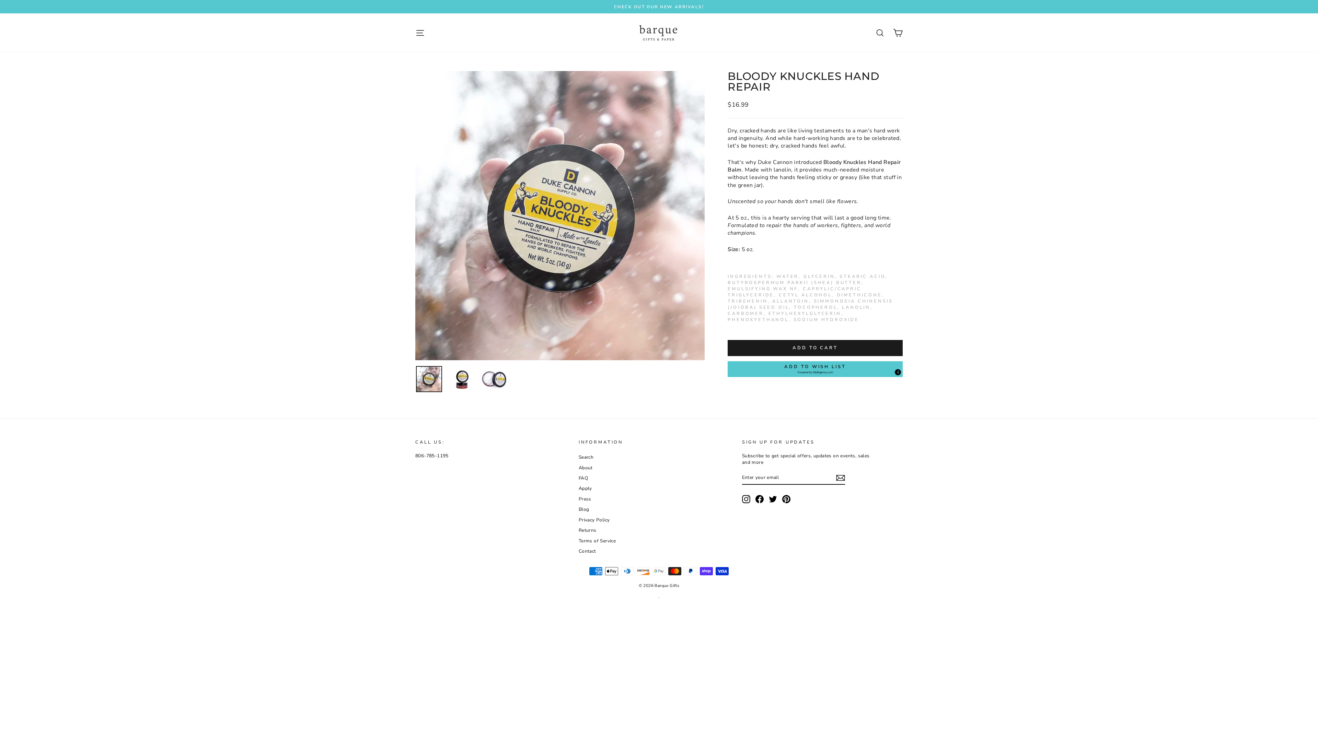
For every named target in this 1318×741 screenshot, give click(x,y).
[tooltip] (898, 372)
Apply (585, 488)
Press (585, 499)
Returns (588, 530)
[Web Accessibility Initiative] (2, 733)
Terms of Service (597, 541)
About (586, 467)
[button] (815, 369)
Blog (584, 509)
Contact (587, 551)
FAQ (583, 478)
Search (586, 457)
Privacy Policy (594, 520)
